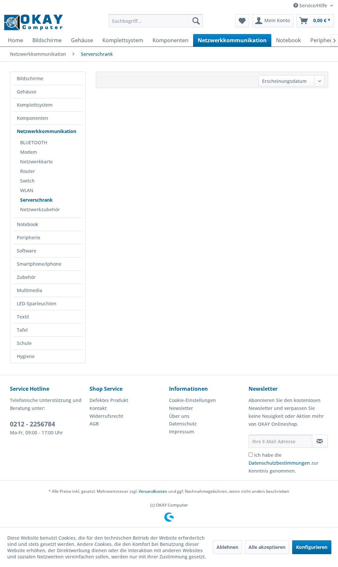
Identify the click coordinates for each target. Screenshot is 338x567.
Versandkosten (153, 491)
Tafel (22, 330)
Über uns (179, 416)
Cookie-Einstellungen (192, 400)
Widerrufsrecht (106, 416)
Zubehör (26, 277)
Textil (23, 317)
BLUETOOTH (33, 142)
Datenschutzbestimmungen (279, 463)
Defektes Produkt (108, 400)
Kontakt (98, 408)
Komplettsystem (34, 105)
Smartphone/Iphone (39, 264)
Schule (24, 343)
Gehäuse (26, 91)
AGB (94, 423)
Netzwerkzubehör (40, 209)
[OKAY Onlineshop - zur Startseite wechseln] (33, 22)
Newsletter (181, 408)
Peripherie (28, 237)
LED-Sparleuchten (36, 303)
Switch (27, 181)
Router (27, 171)
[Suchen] (196, 20)
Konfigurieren (311, 547)
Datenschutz (183, 423)
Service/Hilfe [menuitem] (313, 5)
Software (26, 251)
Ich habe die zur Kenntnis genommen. (284, 463)
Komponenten (32, 118)
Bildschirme (30, 78)
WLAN (26, 190)
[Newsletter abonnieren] (320, 441)
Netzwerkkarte (36, 161)
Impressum (181, 431)
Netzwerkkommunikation (46, 131)
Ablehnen (227, 547)
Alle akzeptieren (267, 547)
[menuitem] (156, 20)
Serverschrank (36, 200)
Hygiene (26, 356)
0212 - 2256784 (32, 424)
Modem (28, 152)
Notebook (27, 224)
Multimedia (29, 290)
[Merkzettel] (242, 20)
